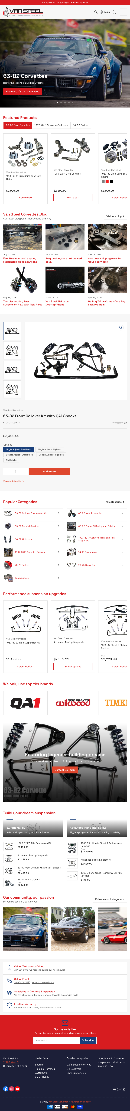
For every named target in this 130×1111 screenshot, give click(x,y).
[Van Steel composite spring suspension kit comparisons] (22, 237)
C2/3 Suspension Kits (79, 1064)
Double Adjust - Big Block (51, 454)
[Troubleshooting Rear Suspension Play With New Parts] (22, 279)
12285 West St (11, 1062)
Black (111, 181)
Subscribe (88, 1040)
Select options (25, 666)
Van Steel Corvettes (16, 172)
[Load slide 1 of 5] (57, 102)
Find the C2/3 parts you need (22, 91)
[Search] (95, 12)
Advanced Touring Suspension (69, 642)
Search (39, 1064)
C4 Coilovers (74, 1068)
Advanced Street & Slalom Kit (96, 859)
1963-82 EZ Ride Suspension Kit (23, 642)
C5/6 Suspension (76, 1072)
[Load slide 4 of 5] (69, 102)
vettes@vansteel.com (43, 982)
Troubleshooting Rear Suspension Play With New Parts (22, 303)
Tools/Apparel (22, 578)
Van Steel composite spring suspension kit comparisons (20, 260)
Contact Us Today (65, 769)
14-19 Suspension (87, 552)
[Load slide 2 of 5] (61, 102)
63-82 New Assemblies (90, 513)
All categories (114, 501)
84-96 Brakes (80, 125)
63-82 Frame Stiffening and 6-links (96, 526)
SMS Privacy (42, 1076)
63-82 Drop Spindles (18, 125)
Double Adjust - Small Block (19, 454)
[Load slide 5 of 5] (73, 102)
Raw (103, 181)
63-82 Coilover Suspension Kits (31, 513)
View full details (12, 481)
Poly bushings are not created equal (64, 260)
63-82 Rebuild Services (27, 526)
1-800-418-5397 (22, 982)
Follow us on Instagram (108, 899)
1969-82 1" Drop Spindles (67, 173)
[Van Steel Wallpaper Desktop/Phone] (65, 279)
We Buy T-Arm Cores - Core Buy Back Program (107, 303)
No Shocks (11, 460)
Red (107, 181)
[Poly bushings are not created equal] (65, 237)
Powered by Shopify (81, 1101)
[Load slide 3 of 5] (65, 102)
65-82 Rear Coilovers (29, 879)
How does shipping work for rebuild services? (105, 260)
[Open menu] (123, 12)
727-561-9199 (21, 970)
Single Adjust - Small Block (19, 449)
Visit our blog (114, 216)
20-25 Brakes (22, 565)
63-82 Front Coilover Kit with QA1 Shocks (39, 867)
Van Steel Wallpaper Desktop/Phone (57, 303)
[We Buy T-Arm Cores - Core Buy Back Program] (107, 279)
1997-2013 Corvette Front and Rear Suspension (96, 539)
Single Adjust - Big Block (50, 449)
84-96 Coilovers (23, 539)
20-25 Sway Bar (86, 565)
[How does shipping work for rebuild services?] (107, 237)
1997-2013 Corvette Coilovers (51, 125)
